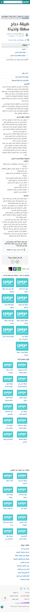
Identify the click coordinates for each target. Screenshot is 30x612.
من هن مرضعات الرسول (22, 552)
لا (12, 261)
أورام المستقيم (25, 579)
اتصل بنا (27, 592)
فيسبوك (15, 269)
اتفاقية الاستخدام (25, 596)
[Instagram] (21, 588)
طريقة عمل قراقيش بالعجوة (21, 559)
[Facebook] (28, 588)
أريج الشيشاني (10, 34)
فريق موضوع (15, 599)
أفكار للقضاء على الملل (22, 576)
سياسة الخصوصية (14, 596)
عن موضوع (15, 592)
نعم (17, 261)
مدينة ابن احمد (25, 548)
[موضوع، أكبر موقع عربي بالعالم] (26, 2)
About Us (26, 599)
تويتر (10, 269)
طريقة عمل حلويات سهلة (22, 555)
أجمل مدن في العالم (23, 569)
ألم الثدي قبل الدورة (23, 572)
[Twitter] (24, 588)
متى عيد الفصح (25, 562)
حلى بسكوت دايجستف (23, 566)
